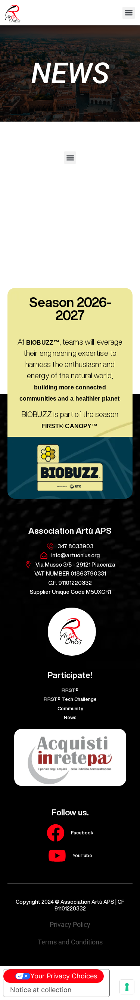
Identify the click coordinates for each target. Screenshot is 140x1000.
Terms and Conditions (70, 942)
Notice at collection (41, 990)
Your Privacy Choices (63, 976)
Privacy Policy (70, 924)
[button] (128, 13)
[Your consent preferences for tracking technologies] (127, 987)
